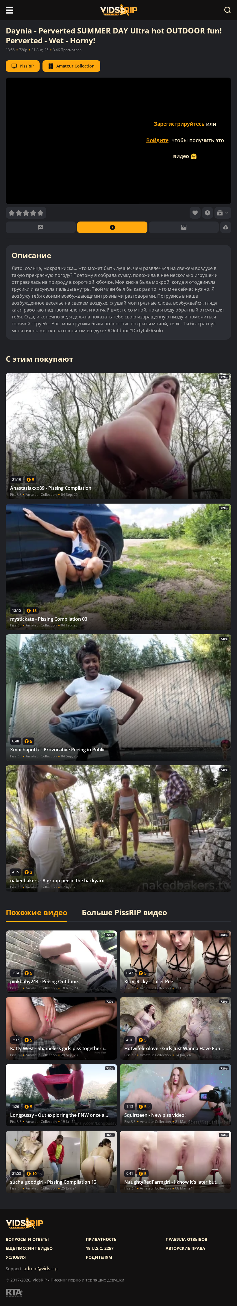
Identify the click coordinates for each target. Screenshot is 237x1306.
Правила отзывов (186, 1239)
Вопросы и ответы (27, 1239)
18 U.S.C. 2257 (100, 1248)
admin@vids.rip (41, 1269)
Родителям (99, 1257)
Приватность (101, 1239)
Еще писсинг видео (29, 1248)
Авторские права (185, 1248)
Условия (16, 1257)
